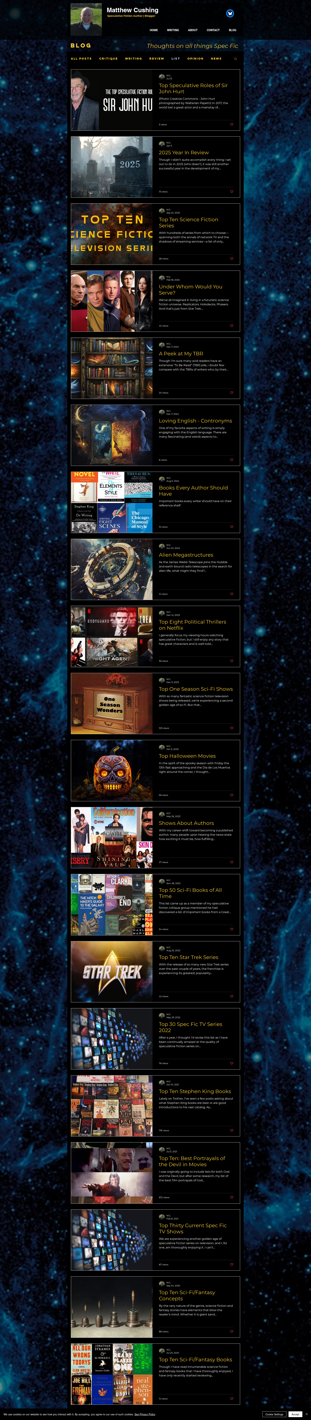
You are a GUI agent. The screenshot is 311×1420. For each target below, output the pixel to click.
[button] (235, 59)
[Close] (307, 1414)
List (176, 58)
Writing (133, 58)
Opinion (195, 58)
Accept (295, 1414)
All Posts (81, 58)
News (216, 58)
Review (156, 58)
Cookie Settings (274, 1414)
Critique (108, 58)
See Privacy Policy (144, 1414)
